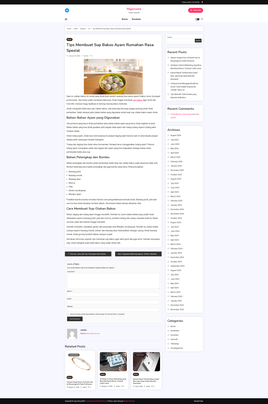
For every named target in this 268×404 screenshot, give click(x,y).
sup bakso (137, 100)
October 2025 (176, 174)
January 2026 (176, 166)
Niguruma (134, 9)
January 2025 (176, 205)
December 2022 (177, 305)
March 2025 (175, 196)
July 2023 (175, 275)
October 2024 (176, 218)
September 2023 (177, 266)
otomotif (174, 339)
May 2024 (175, 235)
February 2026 (176, 161)
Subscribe (197, 10)
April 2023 (175, 288)
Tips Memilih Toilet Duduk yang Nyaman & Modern (183, 96)
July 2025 (175, 183)
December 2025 (177, 170)
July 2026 (175, 140)
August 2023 (176, 270)
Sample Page (198, 401)
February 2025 (176, 201)
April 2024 (175, 240)
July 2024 (175, 227)
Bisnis (125, 19)
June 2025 (175, 187)
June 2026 (175, 144)
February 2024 (176, 248)
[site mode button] (197, 19)
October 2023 (176, 262)
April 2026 (175, 153)
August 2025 (176, 179)
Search (169, 37)
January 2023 (176, 301)
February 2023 (176, 296)
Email (69, 299)
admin (86, 56)
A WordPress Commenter (181, 114)
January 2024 (176, 253)
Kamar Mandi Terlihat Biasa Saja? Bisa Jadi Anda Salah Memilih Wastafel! (146, 381)
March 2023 (175, 292)
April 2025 (175, 192)
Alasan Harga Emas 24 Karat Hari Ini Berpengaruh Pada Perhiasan (80, 383)
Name (69, 291)
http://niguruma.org (92, 333)
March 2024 (175, 244)
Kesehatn (136, 19)
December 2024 (177, 209)
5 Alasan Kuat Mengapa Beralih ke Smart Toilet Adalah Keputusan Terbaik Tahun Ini (184, 86)
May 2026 (175, 148)
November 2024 (177, 214)
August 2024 (176, 222)
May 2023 (175, 283)
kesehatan (175, 330)
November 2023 (177, 257)
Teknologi (175, 344)
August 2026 (176, 135)
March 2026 (175, 157)
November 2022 (177, 309)
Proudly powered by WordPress (96, 401)
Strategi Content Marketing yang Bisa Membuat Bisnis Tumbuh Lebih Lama (113, 381)
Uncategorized (177, 348)
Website (70, 306)
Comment (71, 272)
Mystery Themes (129, 401)
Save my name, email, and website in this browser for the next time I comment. (97, 314)
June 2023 (175, 279)
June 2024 (175, 231)
